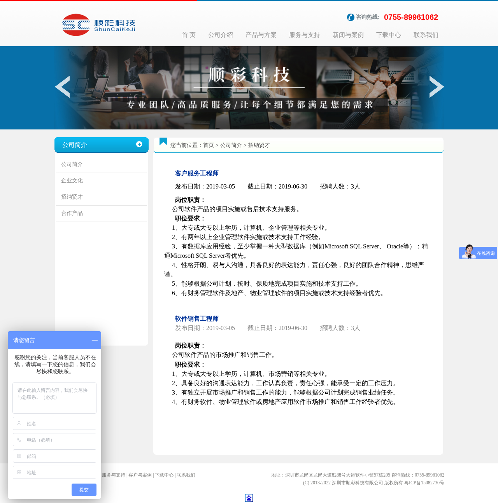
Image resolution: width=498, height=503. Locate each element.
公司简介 (72, 164)
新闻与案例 (348, 34)
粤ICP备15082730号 (424, 483)
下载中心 (388, 34)
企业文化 (72, 180)
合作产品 (72, 213)
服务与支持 (304, 34)
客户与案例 (140, 475)
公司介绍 (220, 34)
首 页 (189, 34)
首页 (208, 145)
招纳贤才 (72, 197)
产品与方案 (261, 34)
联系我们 (426, 34)
